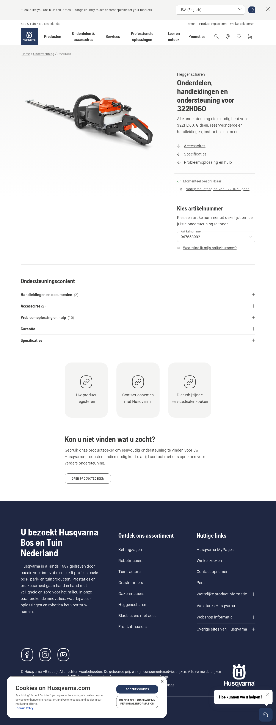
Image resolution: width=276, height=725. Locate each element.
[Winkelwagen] (250, 36)
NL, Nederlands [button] (49, 23)
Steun (192, 23)
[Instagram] (45, 654)
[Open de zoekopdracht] (216, 36)
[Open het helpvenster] (266, 715)
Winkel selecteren (242, 23)
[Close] (162, 681)
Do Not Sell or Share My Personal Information (137, 701)
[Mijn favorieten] (239, 36)
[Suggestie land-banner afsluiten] (268, 8)
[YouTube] (63, 654)
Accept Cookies (137, 689)
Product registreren (213, 23)
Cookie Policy (25, 708)
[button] (52, 36)
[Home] (29, 36)
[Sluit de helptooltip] (267, 694)
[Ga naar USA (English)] (251, 9)
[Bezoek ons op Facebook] (27, 654)
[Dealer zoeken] (228, 36)
